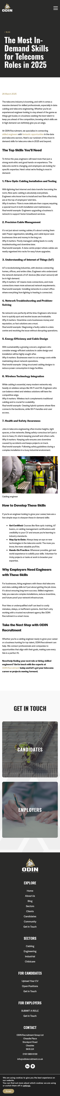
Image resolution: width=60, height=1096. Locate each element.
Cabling (30, 946)
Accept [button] (8, 1091)
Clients (30, 911)
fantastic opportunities (33, 134)
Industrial (30, 956)
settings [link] (26, 1085)
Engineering (30, 951)
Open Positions (30, 986)
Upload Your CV (30, 981)
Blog (30, 901)
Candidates (30, 916)
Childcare (30, 961)
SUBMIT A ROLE (30, 1010)
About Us (30, 896)
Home (30, 890)
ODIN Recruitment (10, 667)
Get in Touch (30, 926)
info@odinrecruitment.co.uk (30, 1058)
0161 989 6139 (30, 1053)
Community (30, 921)
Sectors (30, 906)
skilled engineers (10, 134)
